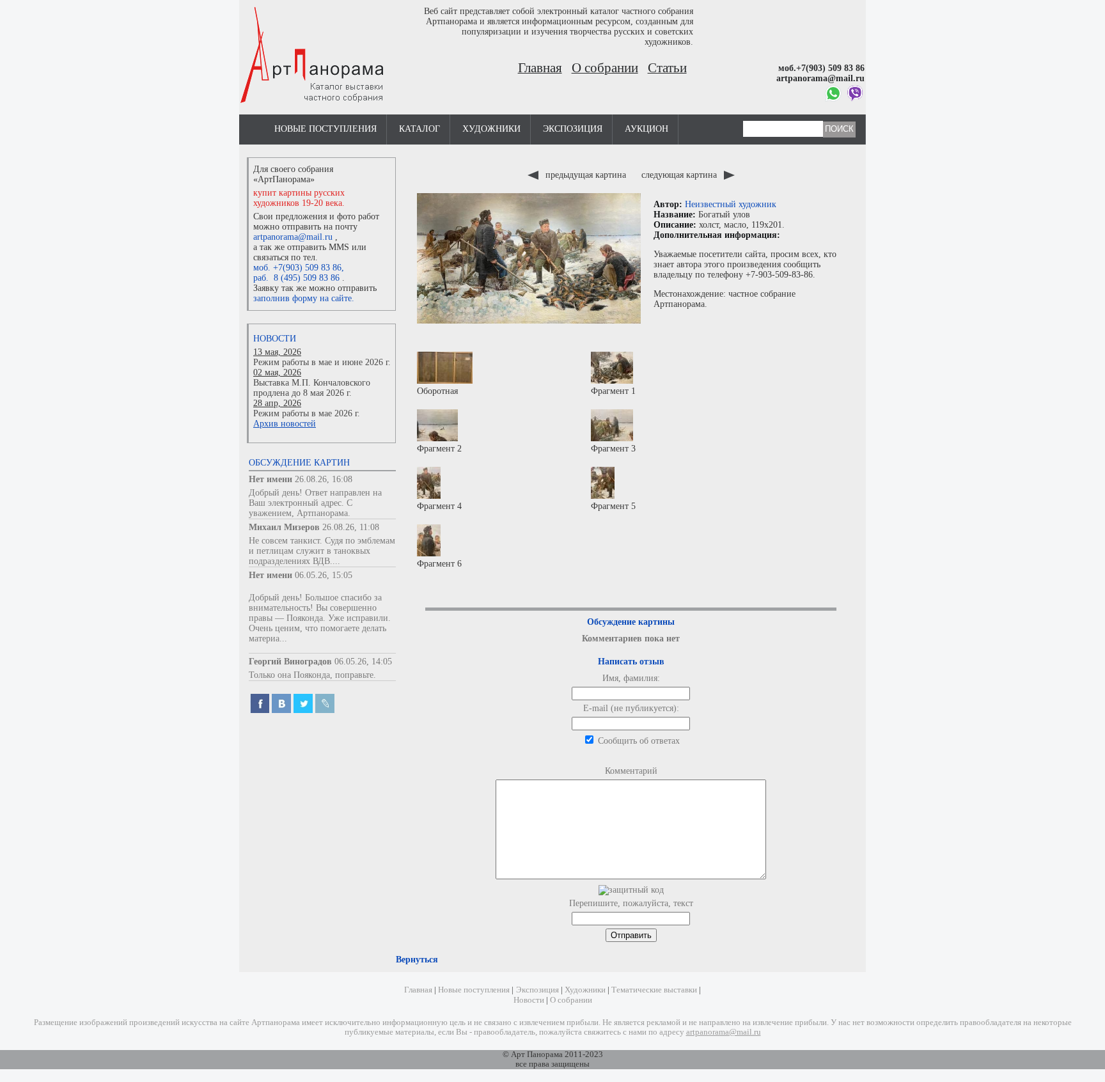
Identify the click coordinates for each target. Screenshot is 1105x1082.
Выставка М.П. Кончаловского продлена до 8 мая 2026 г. (311, 388)
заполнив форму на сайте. (303, 298)
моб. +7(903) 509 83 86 (297, 267)
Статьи (667, 67)
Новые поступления (325, 129)
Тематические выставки (654, 989)
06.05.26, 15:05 (323, 575)
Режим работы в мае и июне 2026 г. (322, 362)
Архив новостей (284, 423)
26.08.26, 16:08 (323, 479)
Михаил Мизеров (284, 527)
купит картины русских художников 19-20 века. (299, 198)
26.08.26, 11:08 (350, 527)
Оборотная (437, 391)
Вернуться (417, 959)
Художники (491, 129)
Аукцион (646, 129)
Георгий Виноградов (290, 661)
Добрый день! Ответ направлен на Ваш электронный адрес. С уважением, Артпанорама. (315, 503)
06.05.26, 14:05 (363, 661)
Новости (274, 338)
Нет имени (270, 479)
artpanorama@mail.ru (293, 237)
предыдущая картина (586, 175)
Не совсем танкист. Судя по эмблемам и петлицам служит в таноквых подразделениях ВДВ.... (322, 551)
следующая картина (680, 175)
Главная (540, 67)
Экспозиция (572, 129)
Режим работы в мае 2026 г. (306, 413)
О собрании (605, 67)
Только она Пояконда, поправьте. (312, 675)
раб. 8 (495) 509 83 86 (296, 278)
